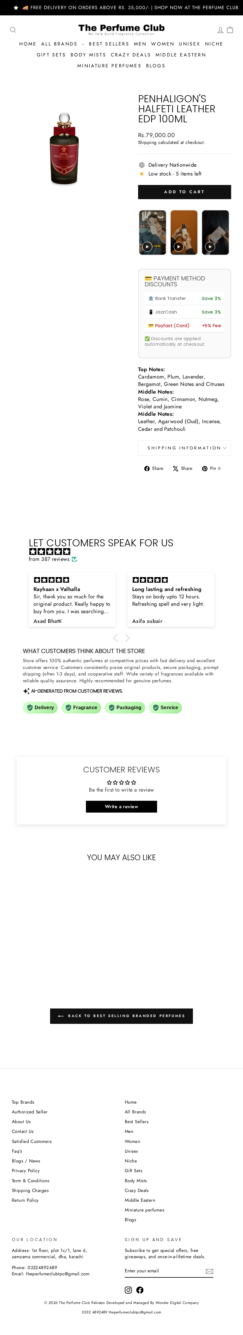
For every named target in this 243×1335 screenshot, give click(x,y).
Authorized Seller (30, 1112)
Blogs (156, 65)
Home (28, 43)
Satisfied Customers (32, 1141)
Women (163, 43)
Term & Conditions (30, 1181)
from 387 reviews (49, 559)
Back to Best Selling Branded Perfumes (126, 1016)
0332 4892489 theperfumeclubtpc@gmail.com (122, 1312)
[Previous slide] (144, 233)
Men (140, 43)
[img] (124, 552)
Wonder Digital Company (177, 1302)
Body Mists (88, 54)
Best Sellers (109, 43)
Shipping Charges (30, 1190)
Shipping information (184, 448)
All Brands (60, 43)
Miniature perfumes (109, 65)
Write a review (121, 806)
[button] (117, 638)
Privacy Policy (26, 1170)
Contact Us (23, 1131)
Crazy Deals (131, 54)
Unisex (189, 43)
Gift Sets (51, 54)
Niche (214, 43)
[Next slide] (224, 233)
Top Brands (23, 1102)
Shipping (147, 142)
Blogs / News (26, 1161)
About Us (21, 1121)
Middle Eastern (181, 54)
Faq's (17, 1151)
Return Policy (25, 1200)
